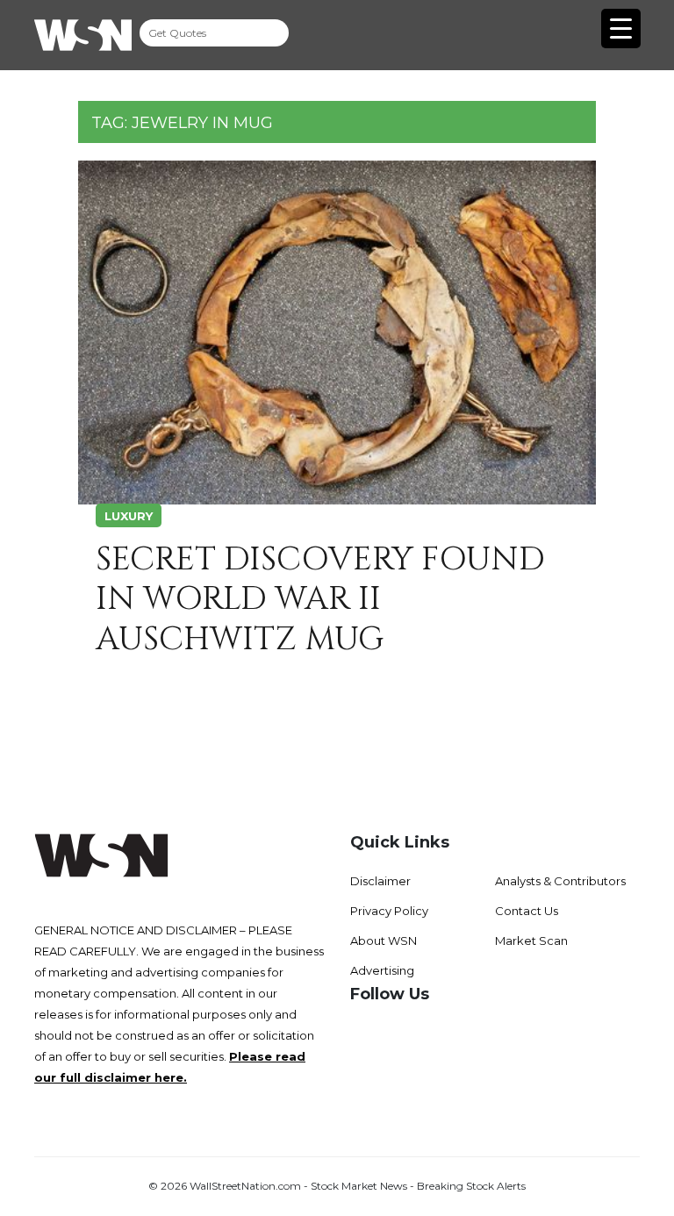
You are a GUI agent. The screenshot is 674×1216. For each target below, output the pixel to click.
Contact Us (526, 911)
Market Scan (531, 940)
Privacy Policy (389, 911)
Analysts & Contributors (560, 881)
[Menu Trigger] (621, 28)
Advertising (382, 970)
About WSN (383, 940)
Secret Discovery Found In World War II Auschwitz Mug (320, 600)
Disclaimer (380, 881)
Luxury (128, 516)
